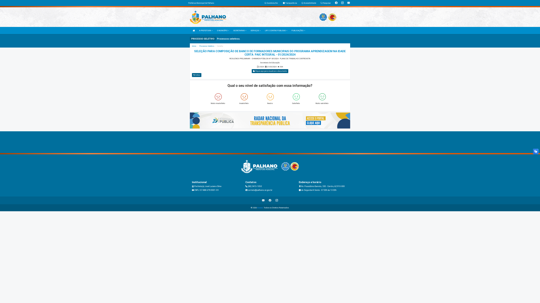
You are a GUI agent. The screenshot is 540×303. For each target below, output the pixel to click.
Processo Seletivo (206, 46)
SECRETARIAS (239, 30)
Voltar (197, 75)
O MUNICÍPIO (222, 30)
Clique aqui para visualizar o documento (271, 71)
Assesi (260, 208)
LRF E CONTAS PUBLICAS (275, 30)
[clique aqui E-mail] (263, 200)
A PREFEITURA (205, 30)
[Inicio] (193, 30)
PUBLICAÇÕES (298, 30)
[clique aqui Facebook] (270, 200)
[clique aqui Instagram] (276, 200)
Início (194, 46)
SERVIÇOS (255, 30)
